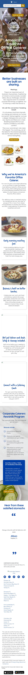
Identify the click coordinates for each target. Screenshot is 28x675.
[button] (26, 15)
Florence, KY (7, 608)
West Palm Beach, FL (9, 597)
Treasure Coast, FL (9, 586)
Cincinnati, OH (7, 620)
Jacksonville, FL (8, 599)
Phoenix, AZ (7, 580)
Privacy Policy (15, 662)
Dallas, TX (6, 625)
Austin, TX (6, 622)
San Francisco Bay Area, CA (11, 584)
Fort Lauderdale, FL (9, 604)
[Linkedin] (18, 577)
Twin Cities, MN (8, 612)
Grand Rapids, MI (8, 610)
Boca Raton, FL (8, 606)
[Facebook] (5, 577)
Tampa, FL (7, 587)
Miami (15, 2)
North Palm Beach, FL (10, 593)
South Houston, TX (9, 627)
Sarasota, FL (7, 591)
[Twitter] (14, 577)
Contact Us (6, 664)
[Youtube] (23, 577)
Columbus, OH (8, 618)
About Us (22, 662)
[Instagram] (9, 577)
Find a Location (23, 5)
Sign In (2, 14)
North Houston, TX (9, 624)
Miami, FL (6, 600)
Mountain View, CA (9, 582)
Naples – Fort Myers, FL (10, 595)
